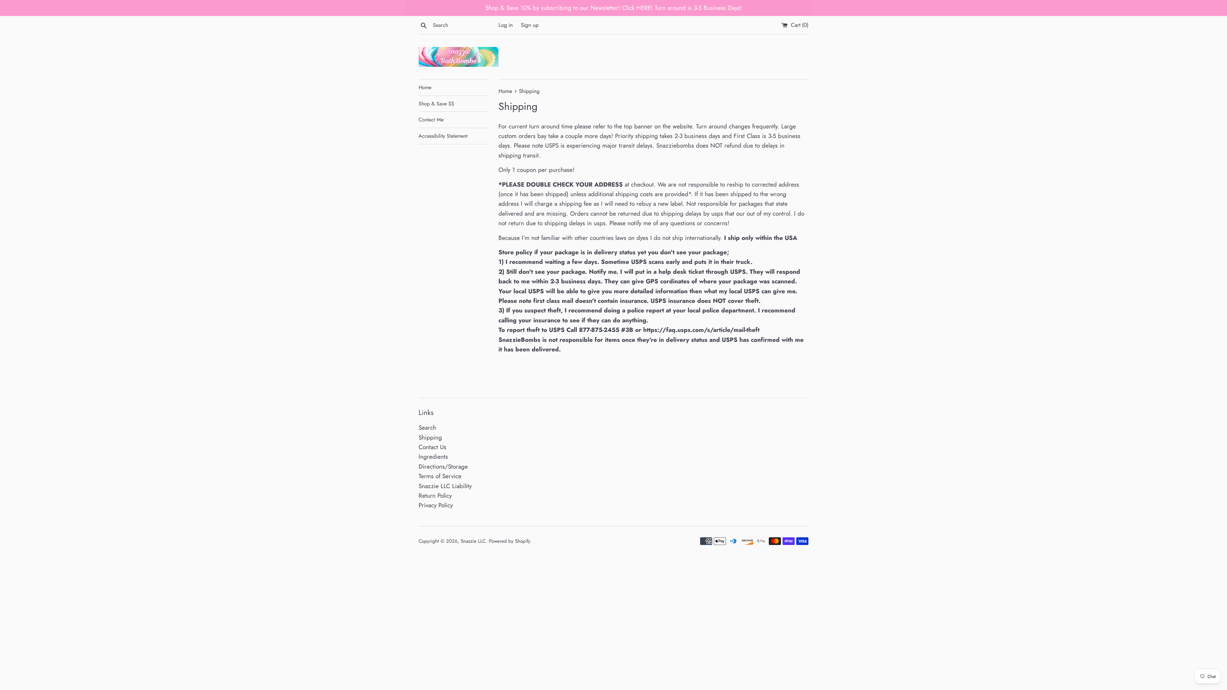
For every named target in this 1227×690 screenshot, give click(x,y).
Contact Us (432, 447)
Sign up (530, 25)
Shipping (430, 437)
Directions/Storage (443, 466)
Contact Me (431, 119)
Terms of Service (440, 476)
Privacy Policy (436, 505)
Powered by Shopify (509, 541)
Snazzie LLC (473, 541)
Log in (505, 25)
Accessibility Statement (443, 136)
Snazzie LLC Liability (445, 486)
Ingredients (433, 456)
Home (425, 87)
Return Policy (435, 495)
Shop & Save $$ (436, 103)
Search (427, 427)
